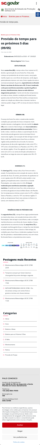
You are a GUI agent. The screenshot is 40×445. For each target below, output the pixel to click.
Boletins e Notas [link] (10, 329)
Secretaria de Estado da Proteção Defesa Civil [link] (20, 10)
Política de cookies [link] (19, 442)
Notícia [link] (7, 350)
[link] (10, 3)
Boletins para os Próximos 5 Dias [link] (10, 35)
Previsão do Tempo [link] (11, 355)
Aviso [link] (7, 324)
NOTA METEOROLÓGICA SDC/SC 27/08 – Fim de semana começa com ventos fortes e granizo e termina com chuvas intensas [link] (19, 290)
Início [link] (5, 16)
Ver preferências (20, 437)
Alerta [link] (7, 319)
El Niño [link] (7, 339)
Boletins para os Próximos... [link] (19, 16)
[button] (29, 3)
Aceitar (20, 425)
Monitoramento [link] (10, 345)
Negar (20, 431)
